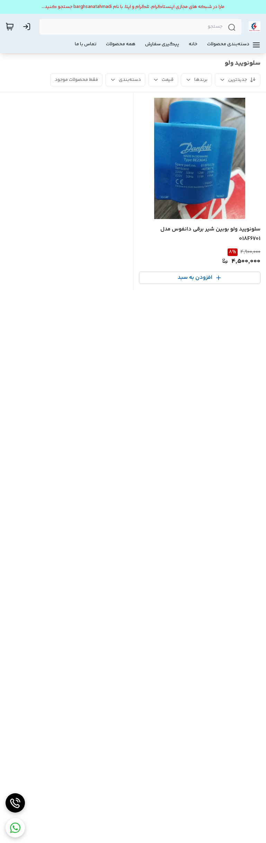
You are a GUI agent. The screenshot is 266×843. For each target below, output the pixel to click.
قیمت (168, 80)
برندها (200, 80)
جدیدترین (237, 80)
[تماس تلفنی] (15, 803)
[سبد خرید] (10, 26)
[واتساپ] (15, 827)
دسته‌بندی (130, 80)
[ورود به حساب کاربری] (28, 26)
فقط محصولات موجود (76, 80)
